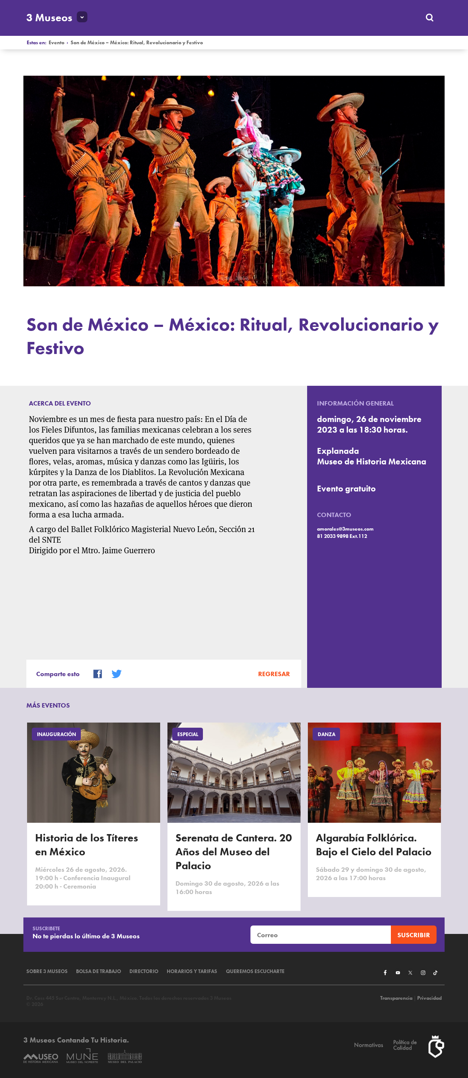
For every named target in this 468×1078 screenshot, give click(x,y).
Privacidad (429, 998)
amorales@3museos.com (345, 529)
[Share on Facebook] (94, 673)
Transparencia (396, 998)
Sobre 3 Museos (47, 971)
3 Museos (49, 17)
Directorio (143, 971)
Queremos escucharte (255, 971)
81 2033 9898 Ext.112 (342, 536)
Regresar (274, 674)
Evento (56, 42)
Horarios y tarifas (192, 971)
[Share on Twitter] (113, 673)
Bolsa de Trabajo (98, 971)
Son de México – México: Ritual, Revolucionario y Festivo (137, 42)
